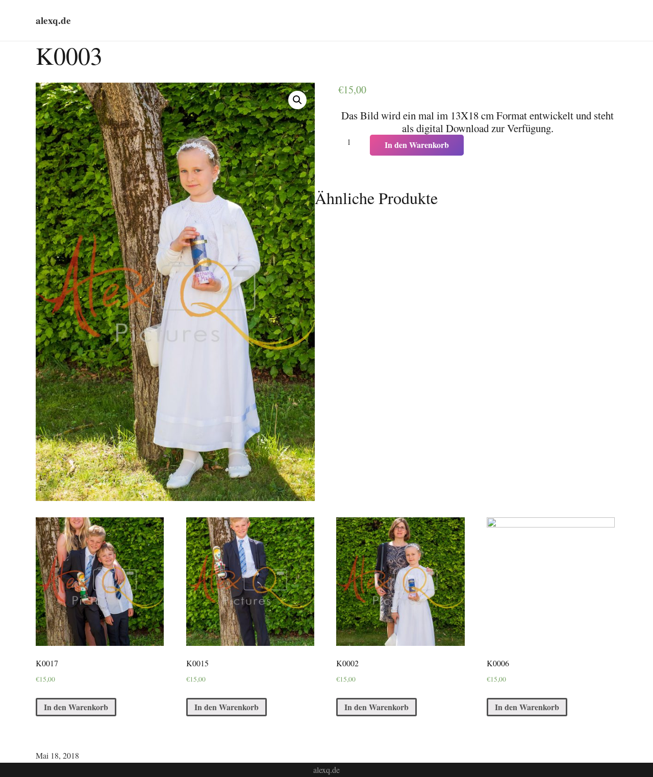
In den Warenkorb (417, 145)
